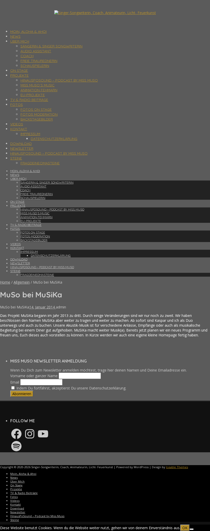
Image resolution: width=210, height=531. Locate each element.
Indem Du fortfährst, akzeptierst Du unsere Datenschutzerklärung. (70, 388)
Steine (16, 158)
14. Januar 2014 (42, 307)
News (15, 36)
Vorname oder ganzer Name (34, 375)
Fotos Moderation (39, 114)
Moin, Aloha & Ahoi (28, 31)
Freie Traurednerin (38, 60)
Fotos (16, 104)
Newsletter (21, 148)
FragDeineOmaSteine (40, 163)
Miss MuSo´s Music (37, 85)
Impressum (30, 134)
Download (21, 143)
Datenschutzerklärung (54, 138)
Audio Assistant (35, 51)
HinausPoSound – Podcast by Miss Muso (59, 80)
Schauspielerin (34, 65)
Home (5, 282)
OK (184, 527)
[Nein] (192, 529)
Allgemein (22, 282)
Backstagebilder (36, 119)
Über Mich (19, 41)
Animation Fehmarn (38, 90)
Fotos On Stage (36, 109)
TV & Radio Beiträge (29, 99)
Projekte (19, 75)
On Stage (19, 70)
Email (14, 382)
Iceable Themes (177, 467)
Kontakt (18, 129)
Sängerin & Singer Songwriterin (51, 46)
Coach (27, 56)
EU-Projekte (32, 95)
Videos (16, 124)
